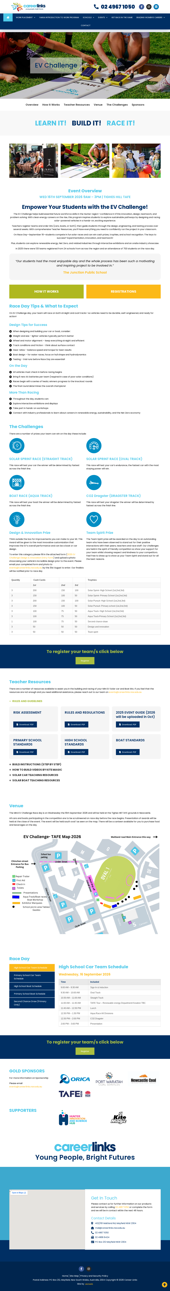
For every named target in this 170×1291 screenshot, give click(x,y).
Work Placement (24, 17)
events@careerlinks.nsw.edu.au (25, 567)
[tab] (32, 967)
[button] (12, 161)
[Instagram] (149, 6)
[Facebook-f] (141, 6)
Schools (87, 17)
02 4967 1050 (122, 1207)
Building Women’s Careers (149, 17)
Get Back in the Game (122, 17)
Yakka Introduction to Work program (59, 17)
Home (8, 17)
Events (101, 17)
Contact (85, 25)
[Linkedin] (156, 6)
